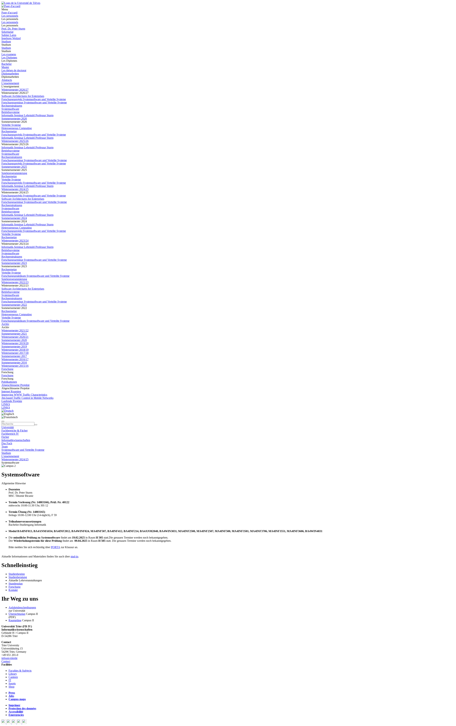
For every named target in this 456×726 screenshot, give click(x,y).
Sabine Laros (8, 35)
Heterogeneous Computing (16, 128)
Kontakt (13, 590)
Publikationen (9, 381)
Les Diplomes (9, 57)
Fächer (5, 436)
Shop (11, 686)
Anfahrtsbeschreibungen (22, 607)
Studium (6, 41)
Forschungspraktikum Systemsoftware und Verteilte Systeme (35, 275)
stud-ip (74, 556)
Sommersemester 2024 (14, 218)
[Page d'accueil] (10, 6)
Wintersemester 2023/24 (14, 240)
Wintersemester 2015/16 (14, 365)
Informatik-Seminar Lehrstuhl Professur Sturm (27, 115)
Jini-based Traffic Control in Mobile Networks (27, 397)
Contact (5, 661)
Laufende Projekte (11, 401)
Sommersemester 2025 (14, 166)
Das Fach (6, 443)
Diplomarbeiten (10, 73)
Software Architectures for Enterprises (22, 96)
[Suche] (2, 421)
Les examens (8, 54)
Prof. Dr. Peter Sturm (13, 28)
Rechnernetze (9, 131)
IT (10, 680)
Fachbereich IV (10, 433)
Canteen (13, 677)
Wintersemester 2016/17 (14, 359)
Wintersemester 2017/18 (14, 352)
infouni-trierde (9, 658)
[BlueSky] (9, 722)
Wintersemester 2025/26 (14, 141)
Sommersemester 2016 (14, 362)
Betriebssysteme (10, 112)
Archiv (5, 324)
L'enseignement (10, 83)
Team (4, 446)
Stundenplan (16, 583)
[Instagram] (19, 722)
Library (13, 673)
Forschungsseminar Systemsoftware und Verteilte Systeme (34, 102)
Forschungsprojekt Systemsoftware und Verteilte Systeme (33, 99)
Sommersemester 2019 (14, 346)
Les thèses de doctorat (13, 70)
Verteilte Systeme (11, 124)
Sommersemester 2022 (14, 304)
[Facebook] (4, 722)
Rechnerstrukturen (11, 105)
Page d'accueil (9, 12)
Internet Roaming (11, 391)
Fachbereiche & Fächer (14, 430)
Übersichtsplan (17, 613)
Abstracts (6, 80)
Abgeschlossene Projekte (15, 385)
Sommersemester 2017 (14, 356)
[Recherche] (35, 424)
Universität (7, 427)
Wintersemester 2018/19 (14, 349)
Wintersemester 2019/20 (14, 343)
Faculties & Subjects (20, 670)
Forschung (7, 368)
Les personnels (9, 15)
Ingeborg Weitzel (11, 38)
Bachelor (6, 63)
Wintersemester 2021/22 (14, 330)
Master (5, 67)
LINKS (5, 404)
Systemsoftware (10, 108)
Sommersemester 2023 (14, 263)
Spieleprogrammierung (14, 173)
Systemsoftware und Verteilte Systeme (22, 449)
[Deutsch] (7, 410)
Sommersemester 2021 (14, 333)
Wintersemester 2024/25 (14, 189)
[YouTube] (14, 722)
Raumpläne (15, 620)
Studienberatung (18, 577)
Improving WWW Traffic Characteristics (24, 394)
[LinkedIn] (24, 722)
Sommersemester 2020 (14, 340)
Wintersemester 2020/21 (14, 336)
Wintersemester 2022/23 (14, 282)
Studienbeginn (17, 573)
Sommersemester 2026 (14, 118)
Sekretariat (7, 31)
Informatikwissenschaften (15, 440)
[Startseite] (20, 2)
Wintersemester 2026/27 (14, 89)
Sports (12, 683)
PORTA (55, 547)
